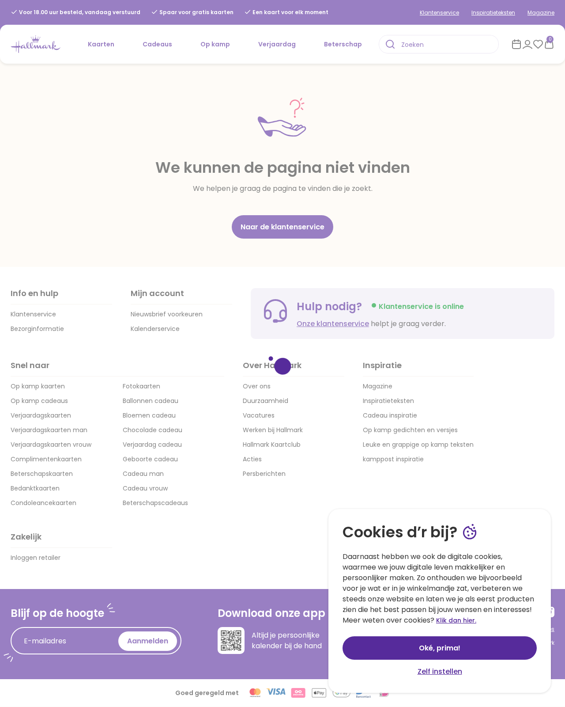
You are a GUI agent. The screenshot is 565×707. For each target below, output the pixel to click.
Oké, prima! (439, 648)
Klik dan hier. (456, 620)
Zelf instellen (440, 671)
